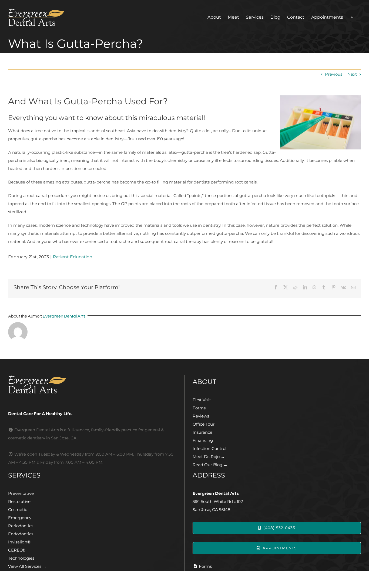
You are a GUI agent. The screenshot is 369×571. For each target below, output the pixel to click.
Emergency (19, 517)
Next (352, 74)
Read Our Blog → (210, 464)
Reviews (201, 416)
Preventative (21, 493)
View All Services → (27, 566)
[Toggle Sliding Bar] (352, 17)
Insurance (202, 432)
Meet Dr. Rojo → (209, 456)
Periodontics (20, 525)
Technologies (21, 558)
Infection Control (209, 448)
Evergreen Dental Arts (64, 316)
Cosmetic (17, 509)
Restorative (19, 501)
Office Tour (203, 424)
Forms (199, 407)
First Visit (202, 399)
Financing (203, 440)
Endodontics (20, 533)
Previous (333, 74)
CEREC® (16, 550)
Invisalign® (19, 542)
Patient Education (72, 256)
